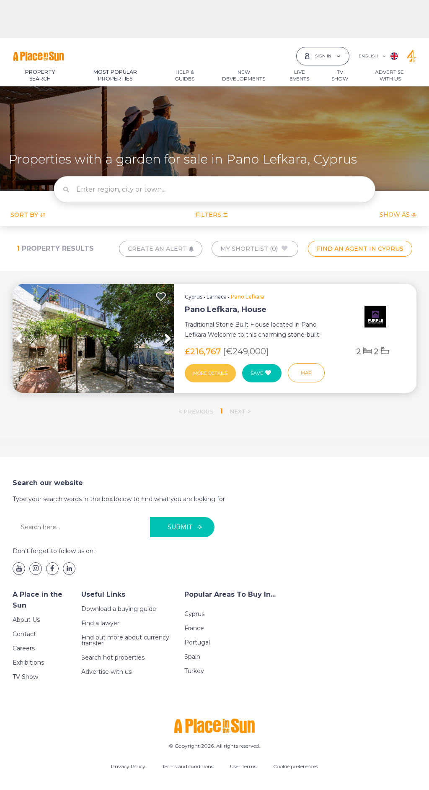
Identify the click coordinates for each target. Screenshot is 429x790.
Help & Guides (184, 75)
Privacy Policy (128, 766)
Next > (240, 411)
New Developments (243, 75)
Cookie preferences (295, 766)
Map (306, 373)
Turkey (194, 671)
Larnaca (217, 297)
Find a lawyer (100, 623)
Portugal (197, 642)
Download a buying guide (118, 609)
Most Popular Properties (115, 75)
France (194, 628)
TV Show (339, 75)
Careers (24, 648)
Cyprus (193, 297)
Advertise (389, 75)
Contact (24, 634)
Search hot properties (113, 657)
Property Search (40, 75)
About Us (26, 620)
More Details (210, 373)
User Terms (243, 766)
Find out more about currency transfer (125, 640)
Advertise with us (106, 672)
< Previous (195, 411)
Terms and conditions (187, 766)
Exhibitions (28, 662)
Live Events (299, 75)
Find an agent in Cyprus (360, 248)
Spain (192, 656)
